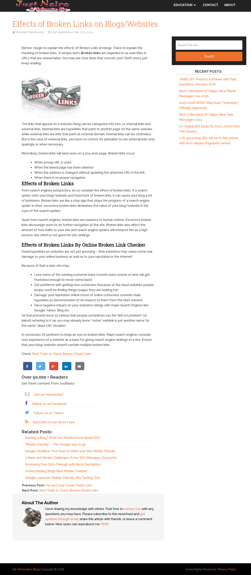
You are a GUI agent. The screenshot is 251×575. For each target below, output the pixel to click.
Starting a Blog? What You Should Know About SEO (62, 438)
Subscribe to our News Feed (54, 422)
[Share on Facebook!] (27, 366)
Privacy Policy (227, 569)
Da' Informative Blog (26, 569)
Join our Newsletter (48, 394)
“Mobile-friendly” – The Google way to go (55, 444)
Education (183, 5)
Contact (210, 5)
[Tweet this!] (40, 366)
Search (209, 56)
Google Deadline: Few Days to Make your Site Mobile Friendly (70, 451)
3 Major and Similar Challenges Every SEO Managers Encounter (71, 458)
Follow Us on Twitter (49, 413)
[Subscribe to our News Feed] (27, 421)
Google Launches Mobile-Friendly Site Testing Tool (62, 478)
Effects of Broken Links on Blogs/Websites (85, 24)
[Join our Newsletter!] (27, 394)
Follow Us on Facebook (49, 404)
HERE (104, 524)
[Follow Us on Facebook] (26, 403)
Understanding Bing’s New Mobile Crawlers (56, 471)
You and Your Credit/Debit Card (68, 485)
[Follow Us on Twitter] (27, 412)
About (230, 5)
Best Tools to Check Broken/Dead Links (61, 354)
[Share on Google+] (53, 366)
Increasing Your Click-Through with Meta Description (63, 464)
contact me (132, 509)
